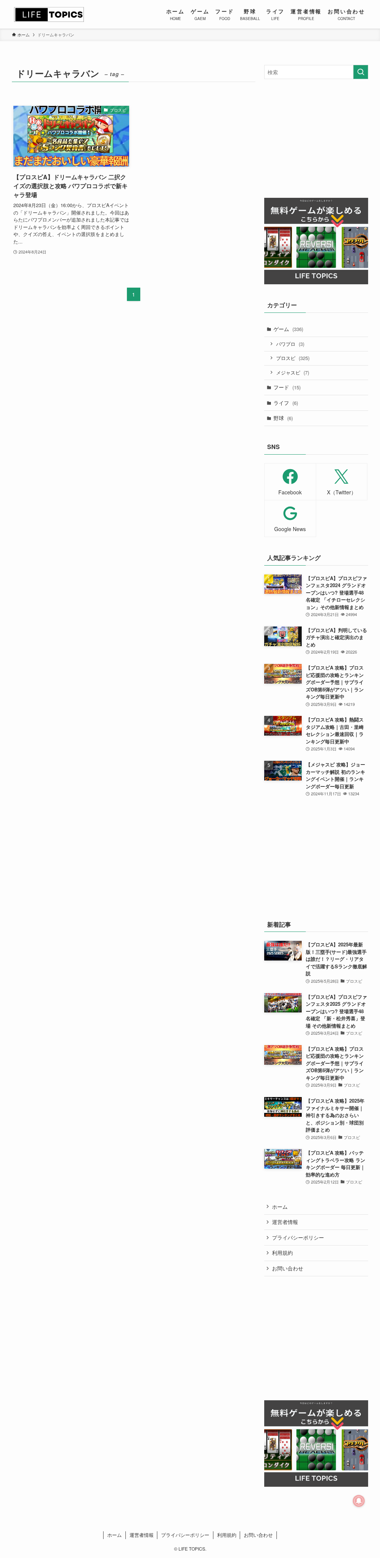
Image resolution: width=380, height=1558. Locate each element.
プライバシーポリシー (298, 1237)
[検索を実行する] (360, 72)
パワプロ (290, 343)
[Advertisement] (316, 138)
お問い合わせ (287, 1268)
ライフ (285, 402)
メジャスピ (292, 372)
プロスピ (292, 357)
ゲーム (288, 329)
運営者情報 (285, 1221)
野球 (283, 418)
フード (287, 387)
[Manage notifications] (359, 1501)
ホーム (280, 1206)
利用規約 (282, 1252)
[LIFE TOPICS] (49, 14)
